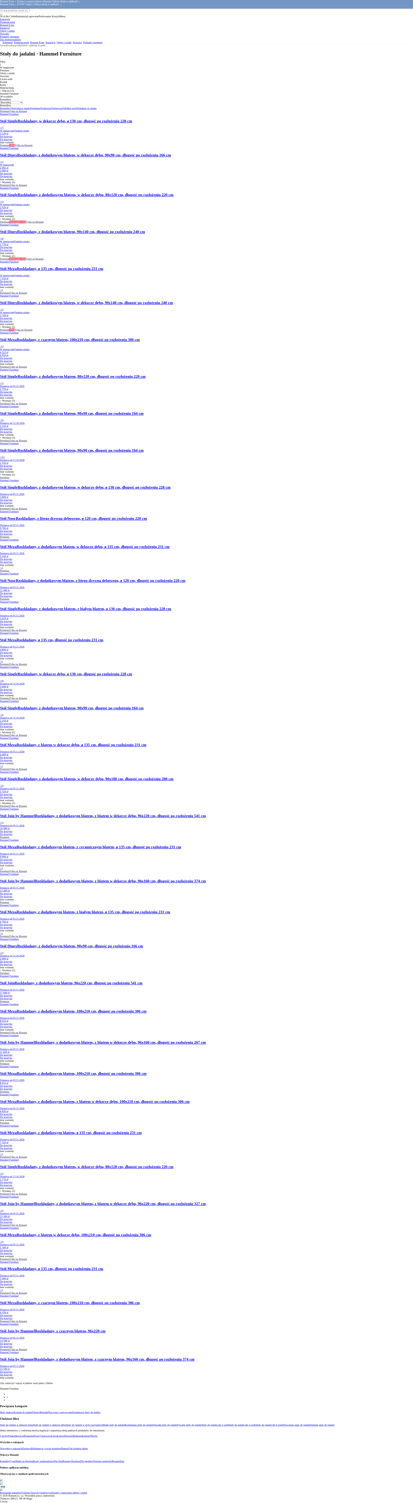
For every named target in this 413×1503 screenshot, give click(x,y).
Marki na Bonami (24, 1461)
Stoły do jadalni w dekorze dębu (49, 1425)
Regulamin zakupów (10, 1492)
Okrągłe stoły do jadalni (165, 1425)
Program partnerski (102, 1461)
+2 (1, 290)
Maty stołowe (7, 1412)
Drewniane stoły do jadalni (296, 1425)
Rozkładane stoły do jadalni (139, 1425)
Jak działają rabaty (78, 1448)
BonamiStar (118, 1461)
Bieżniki (44, 1412)
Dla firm (58, 1461)
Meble (21, 45)
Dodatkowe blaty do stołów (86, 1412)
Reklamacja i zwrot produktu (46, 1448)
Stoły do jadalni (39, 45)
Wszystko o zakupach (11, 1448)
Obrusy (36, 1412)
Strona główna (5, 45)
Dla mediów (86, 1461)
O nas (12, 1461)
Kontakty (5, 1461)
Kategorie (15, 45)
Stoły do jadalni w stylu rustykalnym (84, 1425)
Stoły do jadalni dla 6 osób (269, 1425)
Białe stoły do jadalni (114, 1425)
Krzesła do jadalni (23, 1412)
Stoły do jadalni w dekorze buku (16, 1425)
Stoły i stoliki (28, 45)
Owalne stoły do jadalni (189, 1425)
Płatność (65, 1448)
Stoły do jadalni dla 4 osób (242, 1425)
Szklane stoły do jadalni (322, 1425)
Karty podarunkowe (43, 1461)
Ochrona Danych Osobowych (36, 1492)
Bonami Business (71, 1461)
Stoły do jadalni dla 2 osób (215, 1425)
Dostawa (26, 1448)
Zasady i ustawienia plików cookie (69, 1492)
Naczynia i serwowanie (60, 1412)
